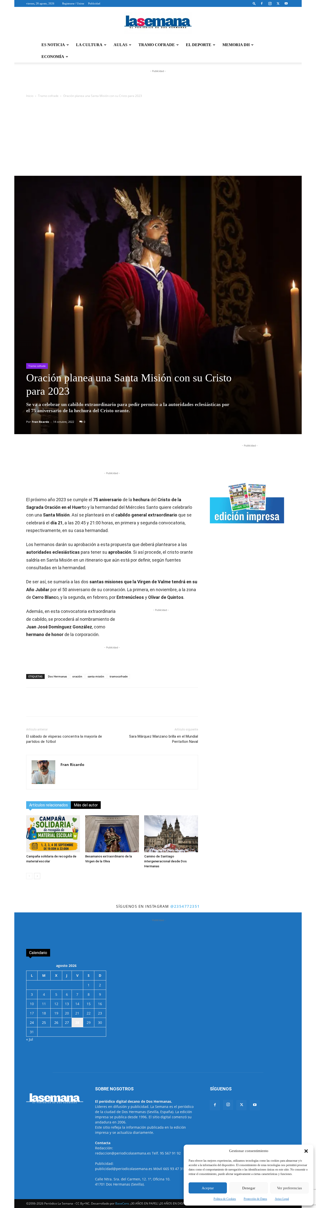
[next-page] (37, 876)
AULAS (120, 45)
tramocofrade (119, 676)
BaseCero (122, 1203)
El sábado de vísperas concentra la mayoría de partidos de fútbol (64, 739)
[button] (306, 1151)
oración (77, 676)
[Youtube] (286, 3)
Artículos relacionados (48, 805)
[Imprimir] (146, 457)
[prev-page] (29, 876)
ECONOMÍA (52, 56)
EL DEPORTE (198, 45)
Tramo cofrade (48, 96)
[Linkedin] (112, 457)
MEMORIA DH (236, 45)
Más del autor (86, 805)
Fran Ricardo (40, 422)
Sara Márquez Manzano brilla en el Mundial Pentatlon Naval (163, 739)
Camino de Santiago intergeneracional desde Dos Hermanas (165, 861)
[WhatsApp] (89, 457)
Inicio (29, 96)
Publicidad (94, 3)
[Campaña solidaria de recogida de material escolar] (53, 833)
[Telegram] (100, 457)
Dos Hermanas (57, 676)
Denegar (248, 1188)
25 (44, 1022)
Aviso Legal (282, 1199)
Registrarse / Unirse (73, 3)
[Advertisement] (158, 138)
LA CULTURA (89, 45)
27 (67, 1022)
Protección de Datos (255, 1199)
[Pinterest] (123, 457)
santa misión (96, 676)
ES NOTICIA (53, 45)
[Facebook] (261, 3)
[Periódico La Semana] (158, 23)
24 (32, 1022)
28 (77, 1022)
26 (56, 1022)
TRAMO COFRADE (156, 45)
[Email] (134, 457)
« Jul (29, 1039)
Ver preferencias (289, 1188)
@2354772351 (185, 906)
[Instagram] (270, 3)
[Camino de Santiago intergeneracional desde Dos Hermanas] (171, 833)
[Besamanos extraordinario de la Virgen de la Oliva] (112, 833)
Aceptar (208, 1188)
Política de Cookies (225, 1199)
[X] (278, 3)
